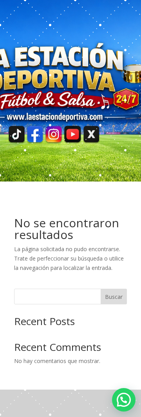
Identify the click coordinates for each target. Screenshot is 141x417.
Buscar (114, 296)
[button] (124, 400)
